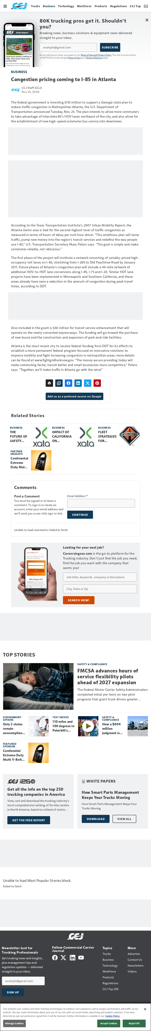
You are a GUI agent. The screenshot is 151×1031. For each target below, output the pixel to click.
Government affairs (12, 718)
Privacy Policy (75, 57)
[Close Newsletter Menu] (147, 20)
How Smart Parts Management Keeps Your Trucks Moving (110, 795)
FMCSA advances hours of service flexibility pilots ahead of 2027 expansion (107, 676)
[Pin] (97, 383)
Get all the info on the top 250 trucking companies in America (36, 792)
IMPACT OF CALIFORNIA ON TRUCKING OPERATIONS (62, 436)
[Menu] (5, 5)
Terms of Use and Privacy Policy (96, 54)
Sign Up (13, 992)
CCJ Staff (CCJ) (32, 88)
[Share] (68, 383)
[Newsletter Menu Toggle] (146, 5)
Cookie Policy (112, 1015)
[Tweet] (87, 383)
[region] (75, 1017)
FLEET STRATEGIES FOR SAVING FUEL (107, 436)
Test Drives (60, 717)
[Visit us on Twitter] (64, 957)
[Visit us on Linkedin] (72, 957)
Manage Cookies (14, 1023)
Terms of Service (94, 57)
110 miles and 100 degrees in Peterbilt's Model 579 (63, 726)
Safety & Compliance (92, 664)
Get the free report (28, 820)
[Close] (145, 1009)
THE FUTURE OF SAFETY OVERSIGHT (19, 436)
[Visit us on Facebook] (55, 957)
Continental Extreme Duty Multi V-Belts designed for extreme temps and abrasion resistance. (19, 463)
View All (124, 819)
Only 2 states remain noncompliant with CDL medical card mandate (13, 728)
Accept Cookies (108, 1023)
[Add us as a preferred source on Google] (59, 383)
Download (96, 819)
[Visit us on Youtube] (81, 957)
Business (19, 72)
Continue (80, 515)
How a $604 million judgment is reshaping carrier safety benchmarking (113, 728)
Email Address (77, 495)
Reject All (134, 1023)
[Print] (49, 383)
